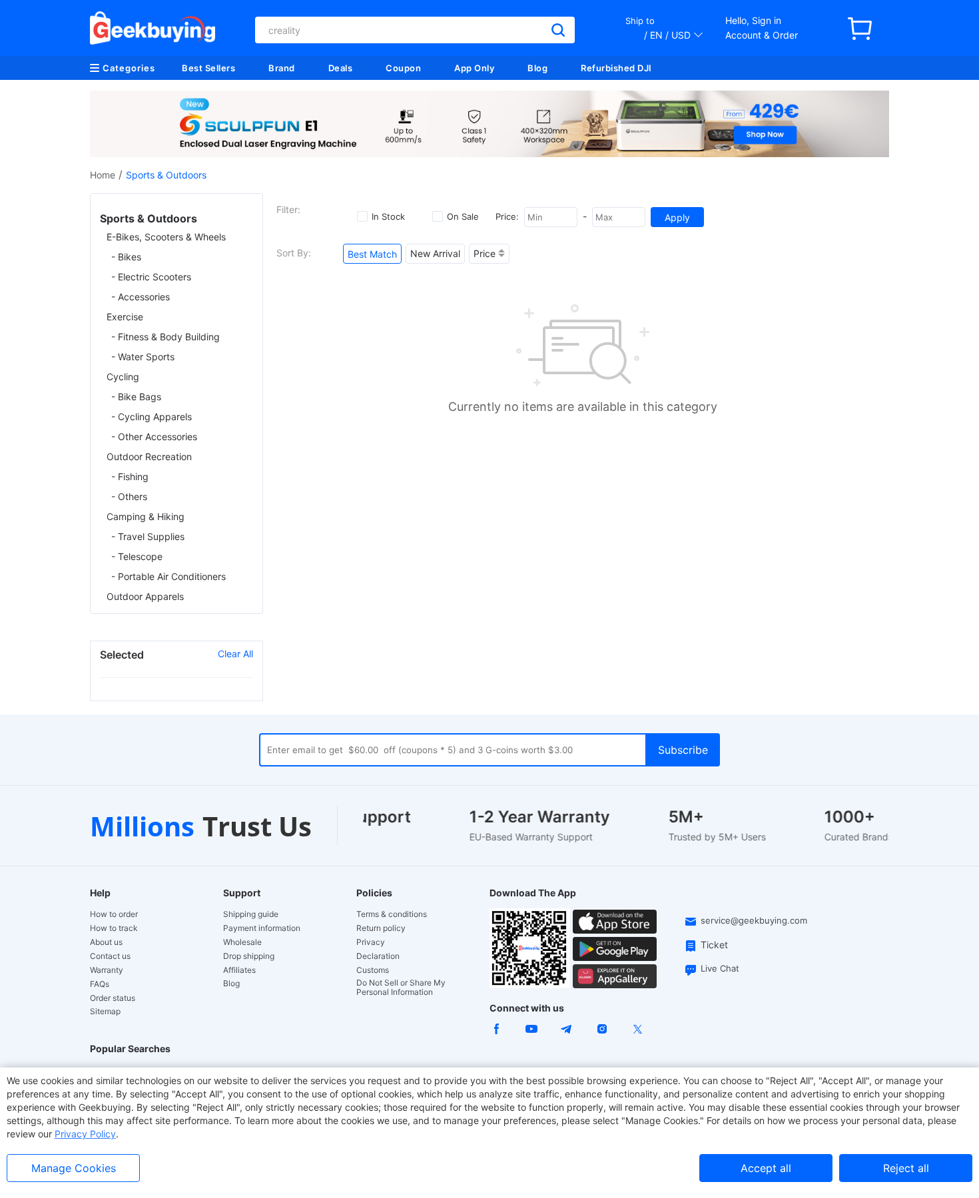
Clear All (235, 653)
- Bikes (126, 256)
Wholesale (242, 942)
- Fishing (130, 476)
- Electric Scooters (151, 276)
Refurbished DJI (616, 68)
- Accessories (140, 296)
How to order (114, 914)
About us (106, 942)
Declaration (378, 956)
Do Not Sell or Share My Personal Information (401, 987)
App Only (474, 68)
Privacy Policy (85, 1133)
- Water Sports (142, 356)
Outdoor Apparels (145, 596)
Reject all (906, 1168)
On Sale (463, 216)
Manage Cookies (73, 1168)
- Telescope (137, 556)
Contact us (110, 956)
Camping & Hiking (145, 516)
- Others (129, 496)
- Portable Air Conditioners (168, 576)
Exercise (125, 316)
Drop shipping (248, 956)
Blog (537, 68)
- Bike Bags (136, 396)
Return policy (381, 928)
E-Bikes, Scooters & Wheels (166, 236)
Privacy (370, 942)
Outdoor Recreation (149, 456)
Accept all (766, 1168)
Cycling (123, 376)
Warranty (106, 970)
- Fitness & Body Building (165, 336)
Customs (372, 970)
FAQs (99, 984)
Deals (340, 68)
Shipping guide (250, 914)
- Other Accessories (154, 436)
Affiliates (239, 970)
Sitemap (105, 1011)
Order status (112, 998)
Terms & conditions (391, 914)
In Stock (388, 216)
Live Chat (720, 968)
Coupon (403, 68)
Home (102, 174)
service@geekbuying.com (754, 920)
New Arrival (435, 253)
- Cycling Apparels (151, 416)
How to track (114, 928)
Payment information (261, 928)
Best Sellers (208, 68)
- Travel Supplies (147, 536)
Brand (281, 68)
